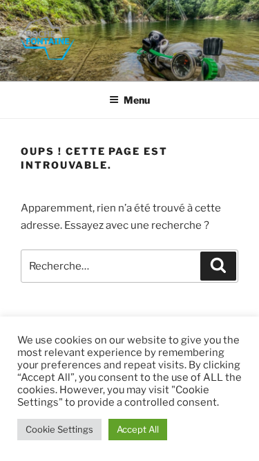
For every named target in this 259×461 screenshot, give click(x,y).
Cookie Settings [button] (59, 429)
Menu (137, 100)
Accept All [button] (138, 429)
